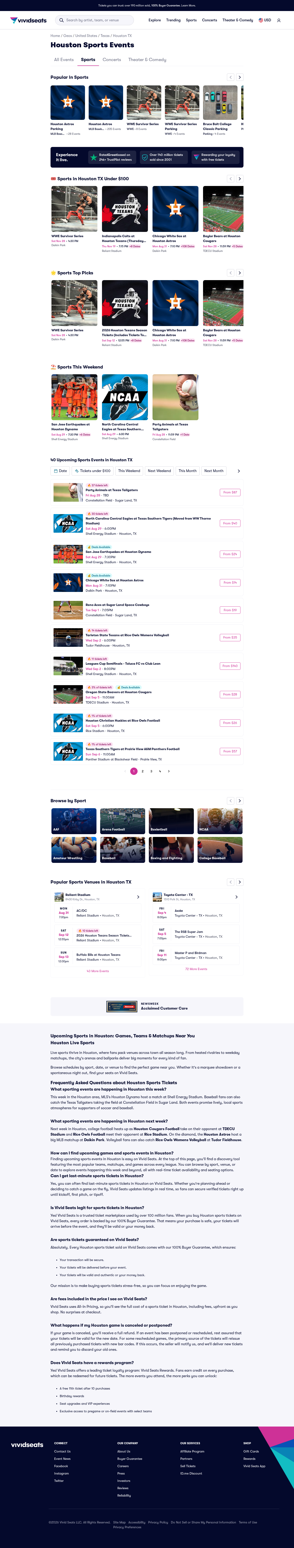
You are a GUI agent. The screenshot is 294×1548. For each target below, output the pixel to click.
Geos (67, 36)
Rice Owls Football (89, 1134)
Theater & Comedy (238, 20)
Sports (191, 20)
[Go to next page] (168, 771)
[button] (60, 471)
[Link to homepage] (29, 20)
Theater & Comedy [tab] (147, 59)
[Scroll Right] (239, 77)
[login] (279, 20)
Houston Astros (217, 1134)
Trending (173, 20)
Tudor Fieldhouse (226, 1140)
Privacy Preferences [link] (127, 1527)
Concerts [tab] (112, 59)
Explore (155, 20)
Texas (105, 36)
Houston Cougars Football (156, 1129)
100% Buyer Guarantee (165, 5)
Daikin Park (94, 1140)
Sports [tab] (88, 59)
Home (55, 36)
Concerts (209, 20)
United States (86, 36)
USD (267, 20)
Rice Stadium (155, 1134)
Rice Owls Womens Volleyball (180, 1140)
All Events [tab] (64, 59)
